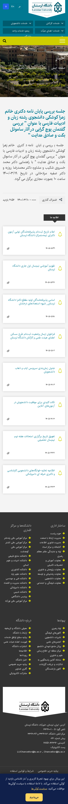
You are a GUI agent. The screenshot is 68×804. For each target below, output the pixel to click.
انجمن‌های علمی (53, 642)
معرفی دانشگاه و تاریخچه (16, 628)
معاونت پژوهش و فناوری (49, 569)
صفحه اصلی (58, 67)
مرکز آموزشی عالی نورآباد (16, 601)
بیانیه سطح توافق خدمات (15, 637)
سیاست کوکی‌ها (39, 788)
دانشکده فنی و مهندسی (16, 578)
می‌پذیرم (34, 797)
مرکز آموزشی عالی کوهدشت (20, 549)
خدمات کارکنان (53, 23)
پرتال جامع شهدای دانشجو (49, 646)
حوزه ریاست (55, 533)
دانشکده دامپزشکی (18, 587)
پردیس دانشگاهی (19, 596)
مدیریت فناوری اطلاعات (50, 542)
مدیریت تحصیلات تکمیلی (31, 67)
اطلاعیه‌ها (23, 651)
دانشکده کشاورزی (19, 569)
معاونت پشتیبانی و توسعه (49, 574)
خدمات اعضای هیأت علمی (52, 31)
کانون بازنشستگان (53, 669)
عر (20, 6)
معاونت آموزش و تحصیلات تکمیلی (54, 563)
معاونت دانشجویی (53, 578)
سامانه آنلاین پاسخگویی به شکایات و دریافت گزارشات (50, 662)
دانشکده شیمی (20, 592)
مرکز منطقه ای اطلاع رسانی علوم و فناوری (50, 653)
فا (6, 6)
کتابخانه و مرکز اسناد (51, 547)
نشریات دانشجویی (53, 637)
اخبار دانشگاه (21, 660)
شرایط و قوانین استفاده (22, 771)
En (12, 6)
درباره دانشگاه (23, 620)
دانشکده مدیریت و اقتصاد (15, 583)
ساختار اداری (58, 525)
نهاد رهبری (56, 628)
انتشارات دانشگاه (19, 646)
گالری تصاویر (21, 669)
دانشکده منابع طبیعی (17, 556)
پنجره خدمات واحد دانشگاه (21, 31)
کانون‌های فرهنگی (53, 633)
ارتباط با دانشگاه (20, 633)
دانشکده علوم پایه (19, 574)
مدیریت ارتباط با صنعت (50, 538)
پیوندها (61, 620)
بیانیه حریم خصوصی (18, 664)
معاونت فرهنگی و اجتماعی (49, 583)
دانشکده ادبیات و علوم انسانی (17, 563)
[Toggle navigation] (62, 41)
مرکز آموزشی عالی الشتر (16, 542)
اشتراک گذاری (50, 200)
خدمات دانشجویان (19, 23)
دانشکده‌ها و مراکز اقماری (20, 528)
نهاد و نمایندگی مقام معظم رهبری (50, 554)
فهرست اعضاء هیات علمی (15, 642)
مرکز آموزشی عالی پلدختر (15, 538)
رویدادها (23, 655)
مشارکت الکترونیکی (18, 673)
